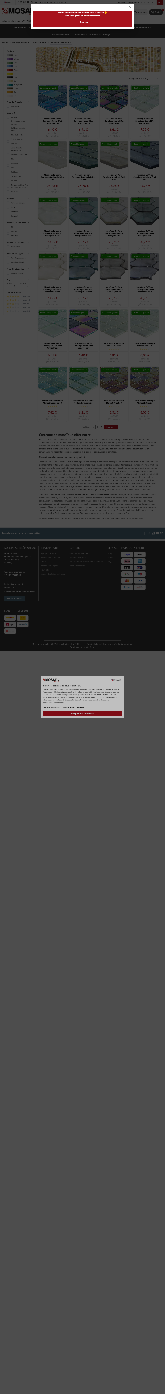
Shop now (84, 22)
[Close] (130, 7)
